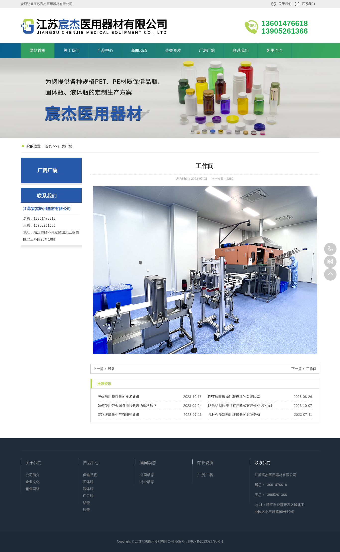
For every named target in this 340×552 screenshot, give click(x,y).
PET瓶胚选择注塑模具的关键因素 (234, 397)
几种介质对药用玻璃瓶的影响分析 (234, 415)
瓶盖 (86, 510)
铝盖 (86, 503)
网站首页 (38, 50)
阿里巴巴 (275, 50)
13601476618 (330, 249)
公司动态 (147, 475)
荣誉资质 (173, 50)
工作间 (311, 369)
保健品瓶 (90, 475)
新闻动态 (139, 50)
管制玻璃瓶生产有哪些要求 (118, 415)
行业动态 (147, 482)
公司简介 (33, 475)
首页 (48, 146)
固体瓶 (88, 482)
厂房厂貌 (207, 50)
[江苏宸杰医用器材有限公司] (95, 26)
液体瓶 (88, 489)
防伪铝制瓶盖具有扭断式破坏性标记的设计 (241, 406)
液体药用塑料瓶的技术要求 (118, 397)
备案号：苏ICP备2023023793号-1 (199, 541)
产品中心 (105, 50)
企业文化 (33, 482)
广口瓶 (88, 496)
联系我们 (308, 4)
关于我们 (285, 4)
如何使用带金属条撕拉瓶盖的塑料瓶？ (127, 406)
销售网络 (33, 489)
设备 (111, 369)
